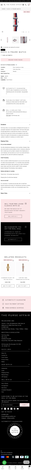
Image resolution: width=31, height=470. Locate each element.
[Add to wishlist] (13, 260)
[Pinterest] (8, 408)
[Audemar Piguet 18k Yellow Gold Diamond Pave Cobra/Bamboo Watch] (8, 269)
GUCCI (6, 76)
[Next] (28, 32)
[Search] (4, 5)
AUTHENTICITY (12, 239)
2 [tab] (14, 290)
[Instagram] (5, 408)
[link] (2, 467)
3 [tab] (16, 290)
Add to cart (7, 285)
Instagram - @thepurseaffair (8, 418)
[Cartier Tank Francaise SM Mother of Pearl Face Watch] (23, 269)
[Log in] (23, 5)
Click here (8, 115)
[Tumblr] (14, 408)
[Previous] (26, 32)
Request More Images (15, 59)
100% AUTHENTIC (7, 55)
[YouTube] (17, 408)
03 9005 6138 (5, 327)
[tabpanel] (7, 273)
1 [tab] (12, 290)
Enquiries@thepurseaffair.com (9, 416)
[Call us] (26, 4)
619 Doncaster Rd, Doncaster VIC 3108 (11, 344)
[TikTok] (11, 408)
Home (3, 8)
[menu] (2, 5)
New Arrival (8, 260)
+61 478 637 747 (6, 346)
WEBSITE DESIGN (23, 462)
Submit (24, 404)
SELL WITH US (12, 216)
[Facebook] (2, 408)
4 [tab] (18, 290)
